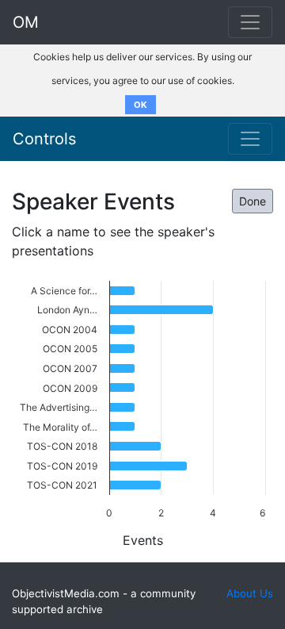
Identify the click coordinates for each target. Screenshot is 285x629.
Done (252, 201)
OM (26, 22)
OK (140, 104)
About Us (249, 593)
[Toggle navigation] (250, 139)
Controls (44, 138)
